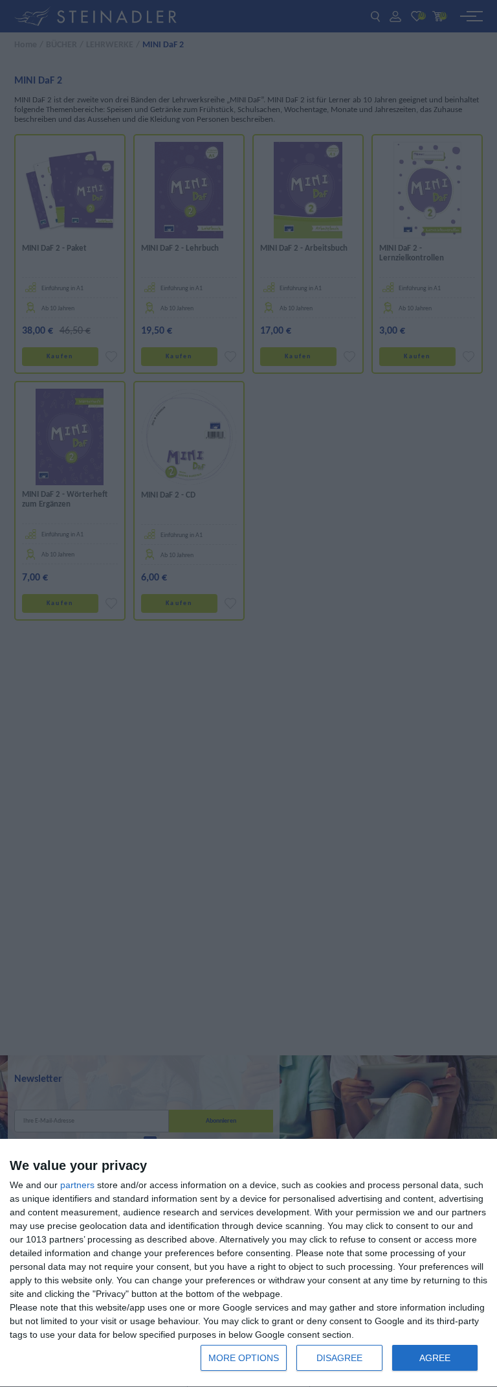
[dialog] (248, 1263)
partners (77, 1184)
